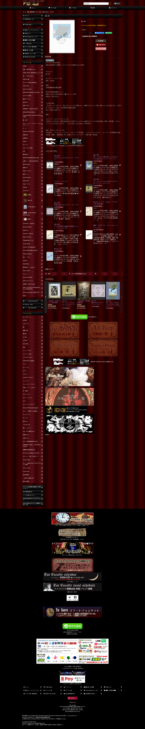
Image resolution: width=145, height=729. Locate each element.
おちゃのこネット (70, 727)
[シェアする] (84, 33)
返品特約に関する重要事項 (90, 36)
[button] (100, 40)
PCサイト (73, 698)
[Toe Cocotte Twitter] (69, 598)
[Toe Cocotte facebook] (75, 598)
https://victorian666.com (43, 717)
